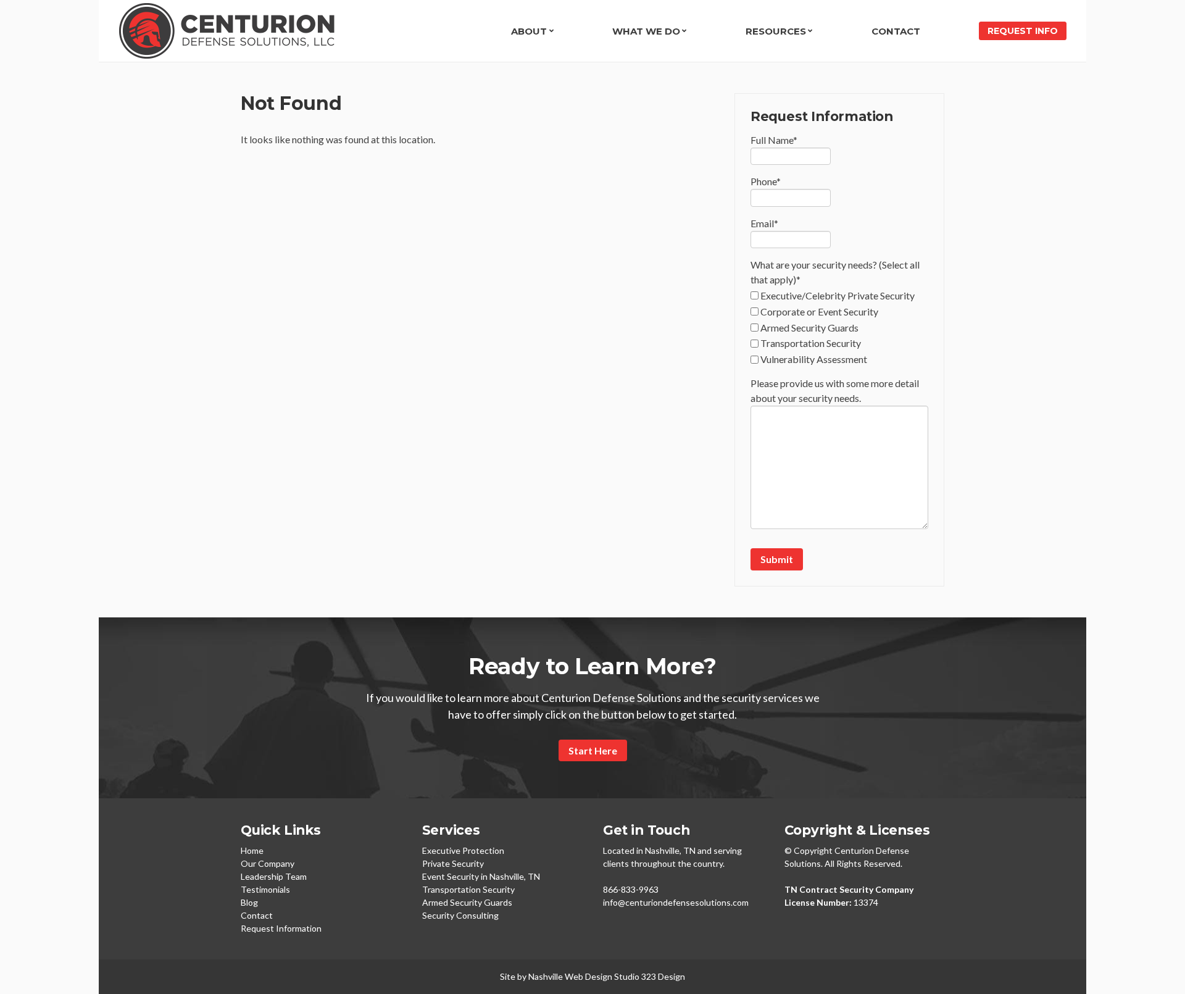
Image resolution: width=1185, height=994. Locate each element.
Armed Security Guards (809, 327)
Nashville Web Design (570, 976)
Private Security (453, 863)
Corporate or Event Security (819, 311)
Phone (765, 181)
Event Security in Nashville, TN (481, 876)
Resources (776, 31)
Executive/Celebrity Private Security (837, 295)
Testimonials (265, 889)
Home (252, 850)
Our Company (267, 863)
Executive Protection (463, 850)
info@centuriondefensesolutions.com (676, 902)
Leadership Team (274, 876)
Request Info (1023, 30)
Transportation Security (810, 343)
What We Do (646, 31)
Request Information (281, 928)
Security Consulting (460, 915)
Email (764, 223)
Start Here (592, 750)
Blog (249, 902)
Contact (895, 31)
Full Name (773, 140)
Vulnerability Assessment (813, 359)
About (529, 31)
